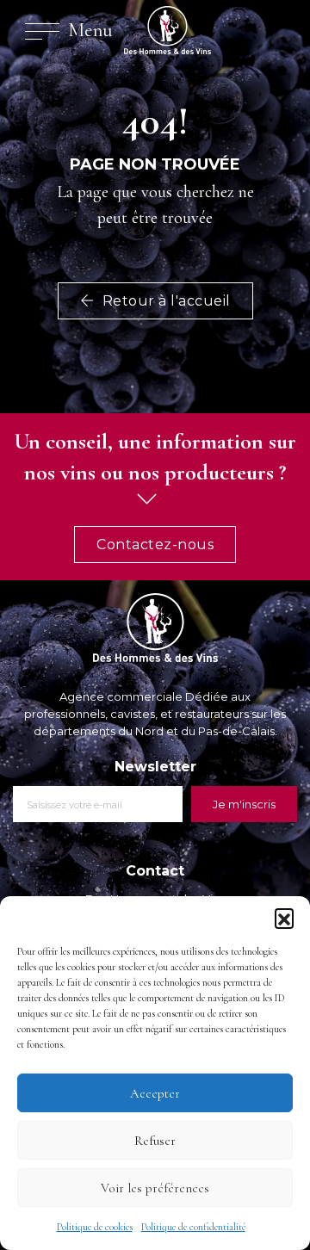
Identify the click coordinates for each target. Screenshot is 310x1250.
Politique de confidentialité (193, 1227)
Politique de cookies (95, 1227)
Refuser (155, 1140)
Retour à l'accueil (164, 301)
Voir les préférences (155, 1188)
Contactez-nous (155, 544)
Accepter (155, 1093)
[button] (284, 917)
